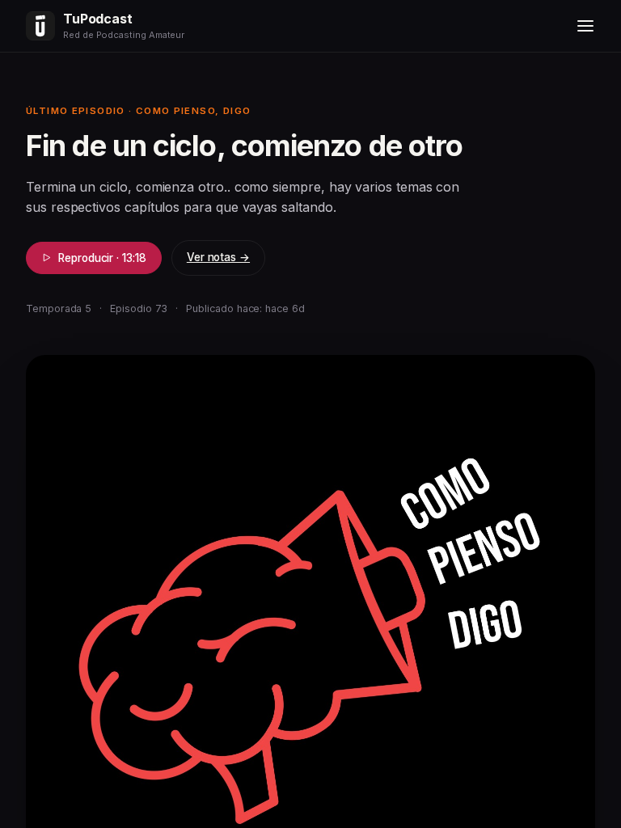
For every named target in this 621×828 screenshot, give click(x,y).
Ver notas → (218, 257)
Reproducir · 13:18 (102, 257)
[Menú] (585, 26)
